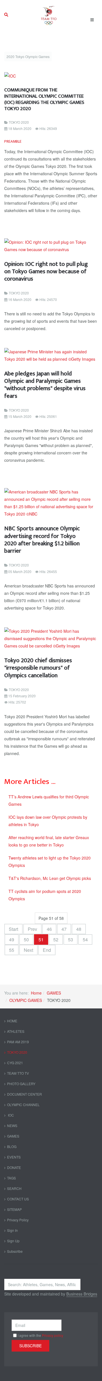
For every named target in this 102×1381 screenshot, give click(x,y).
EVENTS (14, 1157)
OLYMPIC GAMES (25, 1000)
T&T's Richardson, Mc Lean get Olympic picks (49, 878)
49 (11, 939)
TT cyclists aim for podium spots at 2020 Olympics (44, 894)
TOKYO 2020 (17, 1052)
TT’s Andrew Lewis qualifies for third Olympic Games (48, 800)
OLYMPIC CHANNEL (23, 1104)
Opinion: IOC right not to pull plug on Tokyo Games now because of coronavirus (46, 271)
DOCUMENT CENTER (24, 1094)
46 (49, 929)
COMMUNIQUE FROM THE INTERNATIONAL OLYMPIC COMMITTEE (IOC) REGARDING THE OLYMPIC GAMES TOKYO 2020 (44, 99)
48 (78, 929)
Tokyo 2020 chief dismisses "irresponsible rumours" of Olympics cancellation (38, 667)
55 (11, 950)
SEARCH (14, 1188)
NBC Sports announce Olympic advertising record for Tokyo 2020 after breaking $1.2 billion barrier (42, 539)
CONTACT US (18, 1198)
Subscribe (15, 1251)
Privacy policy (52, 1335)
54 (85, 939)
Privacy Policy (18, 1219)
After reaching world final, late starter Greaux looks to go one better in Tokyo (48, 841)
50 (26, 939)
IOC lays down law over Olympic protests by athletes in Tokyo (47, 820)
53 (70, 939)
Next (28, 950)
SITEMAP (14, 1209)
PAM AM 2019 (18, 1041)
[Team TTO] (49, 14)
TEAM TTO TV (18, 1073)
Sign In (12, 1230)
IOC (10, 1115)
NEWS (12, 1125)
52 (55, 939)
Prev (32, 929)
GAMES (54, 993)
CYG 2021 (15, 1062)
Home (36, 993)
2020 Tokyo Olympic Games (28, 56)
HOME (12, 1020)
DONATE (14, 1167)
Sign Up (13, 1240)
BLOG (11, 1146)
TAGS (11, 1177)
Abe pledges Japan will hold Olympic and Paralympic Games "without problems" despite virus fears (45, 385)
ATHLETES (15, 1031)
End (47, 950)
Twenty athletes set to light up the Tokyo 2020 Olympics (49, 861)
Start (13, 929)
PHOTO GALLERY (21, 1083)
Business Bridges (81, 1294)
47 (64, 929)
